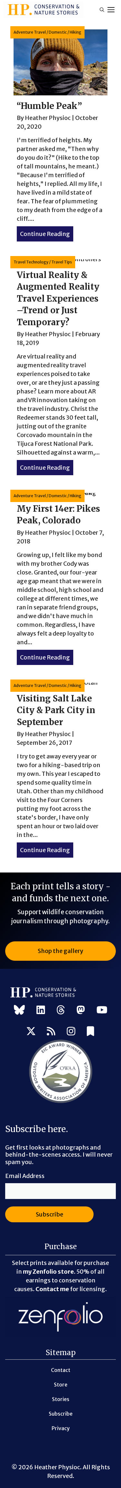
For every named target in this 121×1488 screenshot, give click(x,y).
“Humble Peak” (49, 106)
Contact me (52, 1289)
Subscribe (61, 1413)
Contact (60, 1370)
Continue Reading (46, 234)
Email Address (25, 1176)
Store (60, 1384)
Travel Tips (61, 262)
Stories (60, 1399)
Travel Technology (31, 262)
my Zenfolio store (48, 1271)
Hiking (75, 32)
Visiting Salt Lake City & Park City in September (56, 710)
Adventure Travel (30, 32)
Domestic (58, 32)
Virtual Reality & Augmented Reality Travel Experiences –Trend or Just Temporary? (58, 298)
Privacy (61, 1428)
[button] (102, 9)
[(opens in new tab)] (60, 1102)
